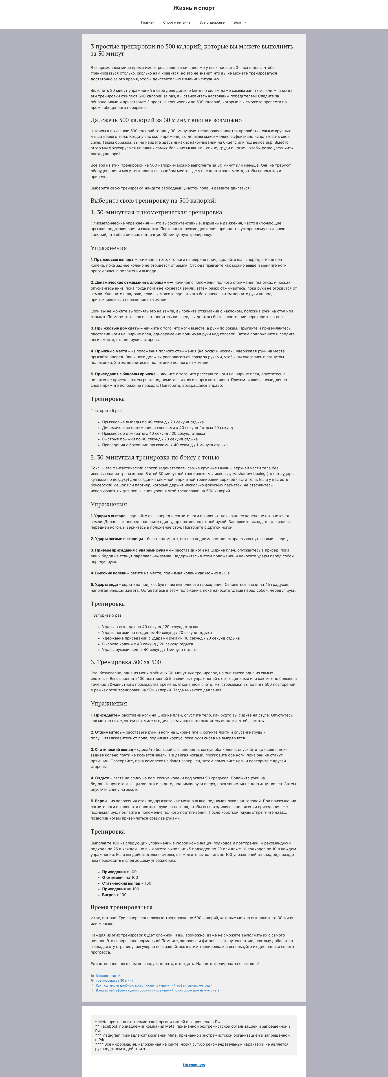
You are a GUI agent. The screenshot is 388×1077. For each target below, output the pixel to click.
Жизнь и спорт (194, 7)
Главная (147, 22)
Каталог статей (108, 976)
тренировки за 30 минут (115, 980)
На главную (194, 1065)
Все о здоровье (212, 22)
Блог (238, 22)
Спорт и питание (177, 22)
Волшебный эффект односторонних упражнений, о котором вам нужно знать (158, 990)
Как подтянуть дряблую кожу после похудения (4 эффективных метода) (154, 985)
